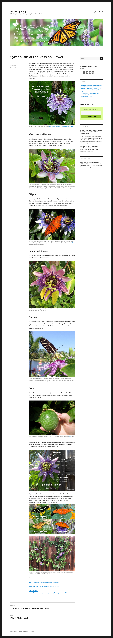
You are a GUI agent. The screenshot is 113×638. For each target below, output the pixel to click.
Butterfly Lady (18, 11)
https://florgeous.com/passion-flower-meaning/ (44, 582)
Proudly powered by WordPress (26, 631)
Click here (72, 243)
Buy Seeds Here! (97, 12)
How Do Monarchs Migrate (87, 96)
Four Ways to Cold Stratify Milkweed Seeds (91, 88)
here (70, 436)
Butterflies (13, 67)
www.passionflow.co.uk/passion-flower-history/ (44, 586)
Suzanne (12, 63)
